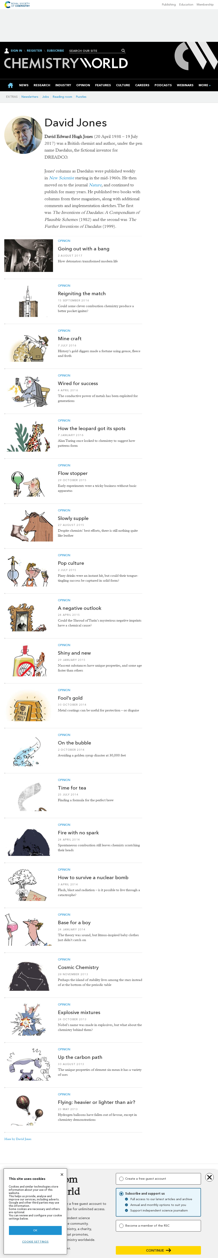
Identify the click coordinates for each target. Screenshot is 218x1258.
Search (123, 50)
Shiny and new (74, 653)
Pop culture (71, 563)
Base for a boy (74, 922)
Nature (95, 184)
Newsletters (30, 97)
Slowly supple (73, 518)
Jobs (45, 97)
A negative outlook (79, 608)
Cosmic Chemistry (78, 967)
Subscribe (55, 51)
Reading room (62, 97)
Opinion (64, 241)
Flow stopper (73, 473)
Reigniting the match (82, 293)
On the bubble (74, 743)
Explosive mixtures (79, 1012)
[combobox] (96, 51)
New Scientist (61, 177)
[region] (35, 1211)
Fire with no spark (78, 833)
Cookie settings (35, 1241)
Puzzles (81, 97)
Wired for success (78, 383)
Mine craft (70, 338)
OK (35, 1230)
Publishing (169, 4)
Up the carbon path (80, 1057)
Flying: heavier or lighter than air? (96, 1102)
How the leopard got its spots (91, 428)
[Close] (62, 1174)
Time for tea (72, 788)
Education (186, 4)
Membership (205, 4)
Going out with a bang (83, 249)
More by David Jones (18, 1139)
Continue (155, 1250)
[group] (203, 85)
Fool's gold (70, 698)
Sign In (16, 51)
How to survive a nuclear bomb (93, 877)
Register (34, 51)
